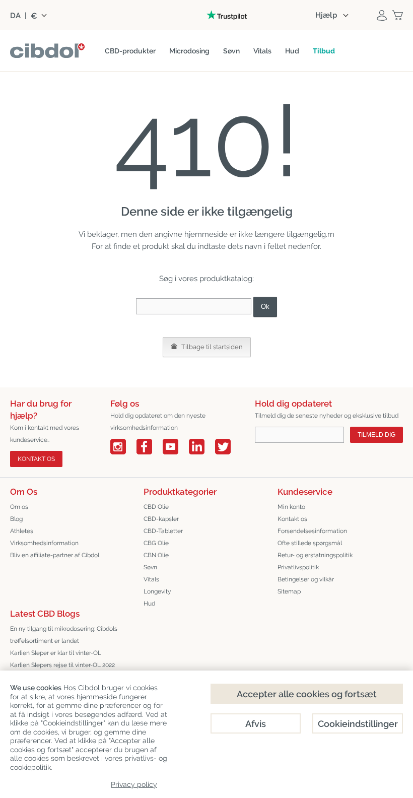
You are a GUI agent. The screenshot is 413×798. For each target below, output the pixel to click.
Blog (16, 518)
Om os (19, 506)
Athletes (21, 531)
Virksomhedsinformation (44, 543)
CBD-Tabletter (163, 531)
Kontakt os (36, 458)
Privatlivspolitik (298, 567)
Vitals (151, 579)
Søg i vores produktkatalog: (206, 278)
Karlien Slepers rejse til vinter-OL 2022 (62, 665)
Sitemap (289, 591)
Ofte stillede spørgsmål (310, 543)
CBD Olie (156, 506)
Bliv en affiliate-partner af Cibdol (54, 555)
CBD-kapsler (161, 518)
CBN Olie (156, 555)
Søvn (150, 567)
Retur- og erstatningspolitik (315, 555)
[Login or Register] (382, 15)
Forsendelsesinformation (312, 531)
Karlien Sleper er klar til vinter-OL (55, 652)
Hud (149, 603)
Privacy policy (134, 784)
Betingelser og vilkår (306, 579)
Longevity (157, 591)
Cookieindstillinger (358, 723)
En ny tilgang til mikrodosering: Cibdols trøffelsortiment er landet (63, 634)
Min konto (291, 506)
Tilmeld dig (376, 434)
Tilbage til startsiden (211, 347)
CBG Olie (156, 543)
